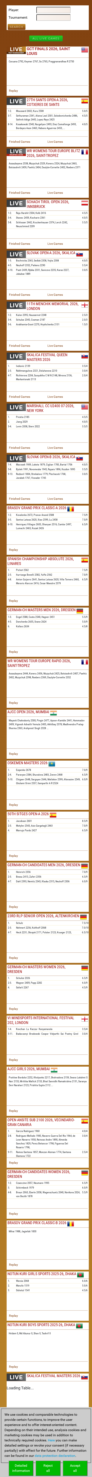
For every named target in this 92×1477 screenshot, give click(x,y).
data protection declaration (55, 1456)
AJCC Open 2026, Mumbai (28, 712)
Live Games (55, 141)
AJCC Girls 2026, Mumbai (28, 1069)
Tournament (18, 17)
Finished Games (19, 141)
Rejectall (48, 1468)
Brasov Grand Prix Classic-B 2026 (36, 1222)
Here (51, 1440)
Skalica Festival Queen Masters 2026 (47, 357)
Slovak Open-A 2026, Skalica (51, 253)
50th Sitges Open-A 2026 (28, 814)
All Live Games (46, 38)
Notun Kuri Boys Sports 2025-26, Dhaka (41, 1324)
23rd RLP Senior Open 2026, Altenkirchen (43, 916)
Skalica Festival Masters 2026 (53, 1375)
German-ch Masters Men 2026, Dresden (41, 610)
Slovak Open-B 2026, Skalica (51, 457)
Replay (13, 90)
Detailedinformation (21, 1468)
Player (13, 10)
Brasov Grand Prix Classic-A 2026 (36, 508)
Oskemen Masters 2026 (27, 763)
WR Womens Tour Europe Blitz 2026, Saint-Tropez (53, 153)
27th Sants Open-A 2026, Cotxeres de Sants (47, 102)
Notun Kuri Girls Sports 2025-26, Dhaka (41, 1273)
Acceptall (75, 1468)
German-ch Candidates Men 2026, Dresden (43, 865)
